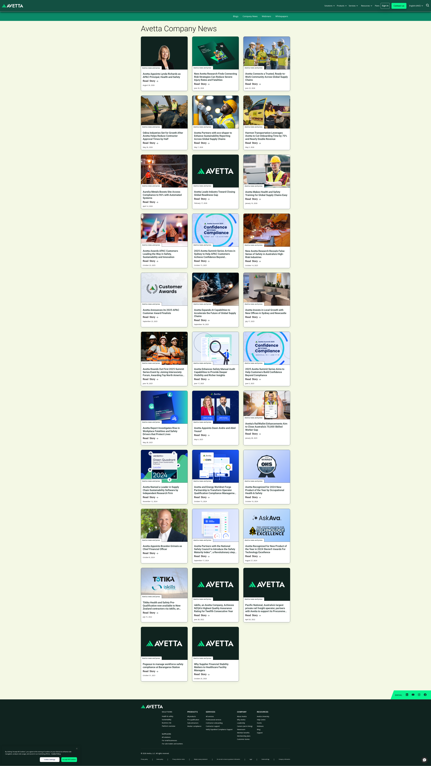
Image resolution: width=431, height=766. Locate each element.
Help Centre (261, 720)
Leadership (241, 723)
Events (259, 723)
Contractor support (213, 726)
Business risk (166, 723)
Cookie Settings (49, 759)
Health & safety (167, 716)
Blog (258, 729)
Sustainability (166, 719)
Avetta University (263, 716)
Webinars (260, 726)
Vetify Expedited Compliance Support (219, 729)
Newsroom (241, 729)
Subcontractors (192, 723)
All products (191, 716)
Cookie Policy (56, 754)
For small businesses (169, 740)
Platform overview (168, 726)
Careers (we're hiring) (244, 726)
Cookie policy (159, 759)
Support (260, 733)
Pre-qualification (193, 720)
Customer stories (243, 739)
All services (210, 716)
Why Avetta (241, 720)
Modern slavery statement (201, 759)
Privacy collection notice (178, 759)
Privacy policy (144, 759)
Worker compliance (194, 726)
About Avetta (242, 716)
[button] (329, 5)
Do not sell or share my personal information (228, 759)
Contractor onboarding (214, 723)
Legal (251, 759)
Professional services (213, 720)
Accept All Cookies (69, 759)
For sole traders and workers (172, 744)
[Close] (76, 748)
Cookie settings (265, 759)
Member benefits (243, 733)
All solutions (166, 737)
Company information (284, 759)
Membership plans (243, 736)
